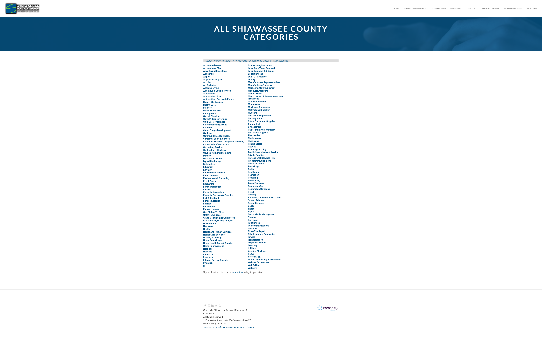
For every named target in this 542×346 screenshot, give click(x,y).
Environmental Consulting (216, 178)
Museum (252, 112)
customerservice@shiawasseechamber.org (224, 327)
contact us (237, 272)
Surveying (253, 220)
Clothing (207, 133)
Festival (207, 189)
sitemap (250, 327)
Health (206, 229)
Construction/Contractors (216, 144)
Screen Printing (256, 200)
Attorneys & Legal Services (217, 90)
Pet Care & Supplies (258, 132)
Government (209, 223)
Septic (251, 206)
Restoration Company (259, 189)
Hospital (207, 249)
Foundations (209, 206)
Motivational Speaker (259, 110)
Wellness (252, 268)
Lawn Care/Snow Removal (261, 68)
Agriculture (209, 74)
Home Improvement (213, 246)
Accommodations (212, 65)
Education (208, 167)
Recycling (253, 177)
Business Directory (513, 8)
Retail (251, 191)
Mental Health (255, 93)
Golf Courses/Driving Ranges (217, 220)
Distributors (209, 164)
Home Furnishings (212, 240)
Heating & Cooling (212, 237)
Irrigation (208, 263)
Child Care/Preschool (214, 122)
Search (209, 60)
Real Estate (253, 172)
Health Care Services (214, 234)
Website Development (259, 262)
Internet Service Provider (216, 260)
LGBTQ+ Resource (257, 76)
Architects (208, 82)
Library (251, 79)
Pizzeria (252, 146)
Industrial (208, 254)
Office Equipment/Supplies (261, 121)
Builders (207, 107)
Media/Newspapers (258, 90)
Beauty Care (209, 105)
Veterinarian (254, 256)
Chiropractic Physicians (215, 124)
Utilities (252, 248)
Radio (251, 169)
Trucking (252, 245)
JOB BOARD (471, 8)
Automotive (209, 93)
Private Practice (256, 155)
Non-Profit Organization (260, 115)
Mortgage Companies (259, 107)
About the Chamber (490, 8)
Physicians (253, 141)
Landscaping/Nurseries (260, 65)
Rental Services (256, 183)
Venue (251, 254)
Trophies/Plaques (257, 242)
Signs (251, 211)
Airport (206, 76)
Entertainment (210, 175)
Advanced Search (222, 60)
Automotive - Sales (213, 96)
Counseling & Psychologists (217, 153)
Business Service (212, 110)
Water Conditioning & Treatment (264, 259)
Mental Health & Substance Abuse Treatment (265, 97)
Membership (456, 8)
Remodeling (254, 180)
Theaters (252, 228)
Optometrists (254, 124)
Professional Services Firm (261, 158)
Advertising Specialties (215, 71)
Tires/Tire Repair (256, 231)
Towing (251, 237)
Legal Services (255, 74)
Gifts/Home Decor (212, 215)
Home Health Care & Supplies (218, 243)
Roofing (252, 194)
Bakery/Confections (213, 102)
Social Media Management (261, 214)
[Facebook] (205, 305)
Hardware (208, 226)
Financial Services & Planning (218, 195)
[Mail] (216, 305)
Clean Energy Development (217, 130)
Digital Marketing (212, 161)
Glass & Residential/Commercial (219, 217)
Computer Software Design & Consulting (223, 141)
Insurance (208, 257)
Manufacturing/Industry (260, 85)
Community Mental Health (216, 136)
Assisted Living (211, 88)
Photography (254, 138)
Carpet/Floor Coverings (215, 119)
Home (396, 8)
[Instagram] (209, 305)
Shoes (251, 208)
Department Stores (212, 158)
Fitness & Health (211, 201)
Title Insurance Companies (261, 234)
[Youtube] (220, 305)
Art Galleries (209, 85)
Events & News (439, 8)
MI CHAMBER (532, 8)
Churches (208, 127)
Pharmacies (254, 135)
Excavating (208, 184)
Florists (207, 203)
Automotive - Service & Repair (218, 99)
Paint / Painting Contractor (261, 129)
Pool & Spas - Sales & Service (263, 152)
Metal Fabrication (257, 101)
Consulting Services (213, 147)
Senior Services (256, 203)
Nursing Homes (256, 118)
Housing (207, 251)
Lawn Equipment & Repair (261, 71)
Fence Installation (212, 186)
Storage (252, 217)
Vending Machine (257, 251)
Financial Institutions (213, 192)
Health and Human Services (217, 232)
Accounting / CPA (212, 68)
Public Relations (256, 163)
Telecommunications (258, 225)
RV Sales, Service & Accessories (264, 197)
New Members (240, 60)
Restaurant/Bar (256, 186)
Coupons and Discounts (261, 60)
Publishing (253, 166)
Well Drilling (254, 265)
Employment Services (214, 172)
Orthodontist (254, 127)
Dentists (207, 155)
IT (204, 265)
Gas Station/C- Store (213, 212)
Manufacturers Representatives (264, 82)
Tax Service (254, 223)
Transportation (255, 239)
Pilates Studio (255, 144)
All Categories (281, 60)
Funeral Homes (211, 209)
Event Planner (210, 181)
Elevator (207, 169)
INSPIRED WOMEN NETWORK (416, 8)
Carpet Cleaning (211, 116)
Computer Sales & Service (216, 138)
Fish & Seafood (211, 198)
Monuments (254, 104)
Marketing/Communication (261, 88)
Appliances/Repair (212, 79)
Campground (209, 113)
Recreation (253, 175)
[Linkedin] (212, 305)
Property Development (259, 160)
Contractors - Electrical (214, 150)
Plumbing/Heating (257, 149)
